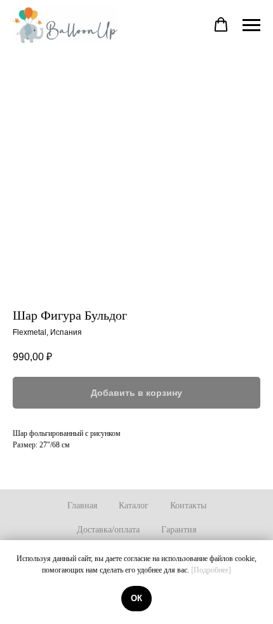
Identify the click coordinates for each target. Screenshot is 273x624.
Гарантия (178, 529)
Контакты (188, 505)
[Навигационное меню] (251, 25)
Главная (82, 505)
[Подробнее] (211, 570)
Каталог (134, 505)
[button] (221, 24)
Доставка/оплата (108, 529)
